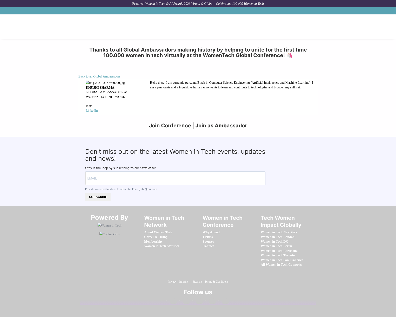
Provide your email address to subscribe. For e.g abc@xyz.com (121, 189)
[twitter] (210, 301)
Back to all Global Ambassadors (99, 76)
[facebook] (171, 301)
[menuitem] (158, 232)
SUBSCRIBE (98, 197)
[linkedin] (184, 301)
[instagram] (197, 301)
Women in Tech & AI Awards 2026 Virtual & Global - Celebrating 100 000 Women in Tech (204, 3)
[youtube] (223, 301)
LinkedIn (92, 110)
